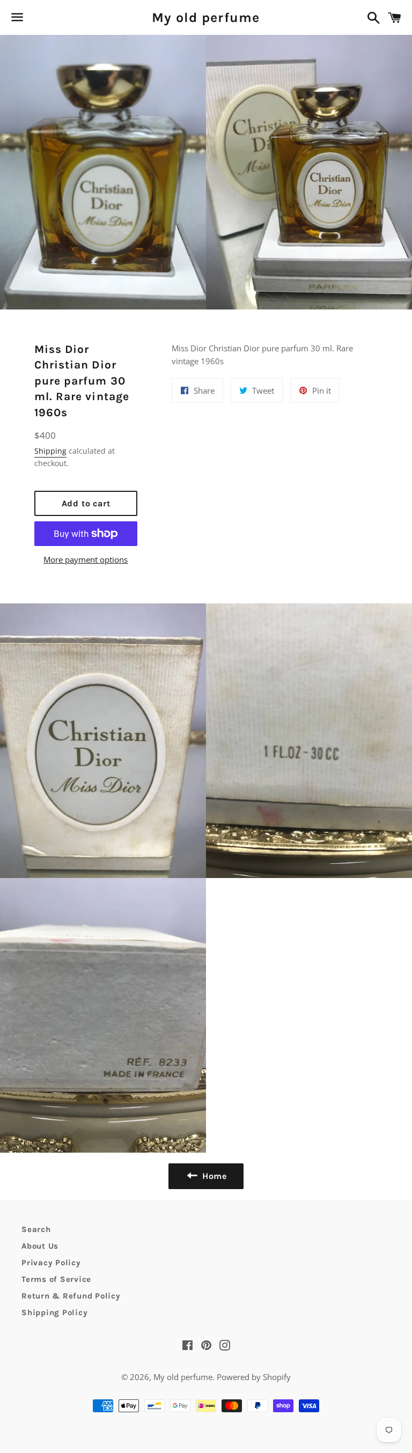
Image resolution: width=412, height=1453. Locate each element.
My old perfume (206, 17)
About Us (39, 1246)
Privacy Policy (51, 1262)
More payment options (85, 559)
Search (36, 1229)
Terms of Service (56, 1279)
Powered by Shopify (254, 1376)
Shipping (50, 451)
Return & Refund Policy (71, 1296)
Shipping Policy (54, 1312)
